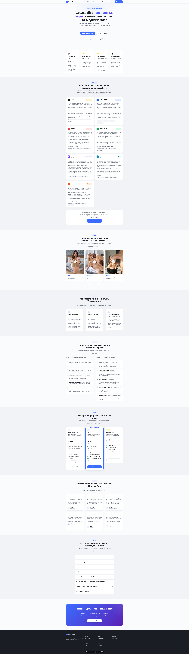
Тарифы (86, 643)
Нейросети (89, 1)
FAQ (111, 1)
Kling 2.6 (99, 640)
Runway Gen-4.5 (101, 638)
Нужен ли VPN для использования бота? (85, 576)
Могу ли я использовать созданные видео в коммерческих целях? (90, 581)
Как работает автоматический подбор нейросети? (87, 566)
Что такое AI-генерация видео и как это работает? (87, 557)
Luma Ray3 (100, 645)
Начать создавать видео (87, 33)
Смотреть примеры (102, 33)
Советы (86, 641)
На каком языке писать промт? (83, 591)
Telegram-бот (114, 636)
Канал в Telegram (115, 638)
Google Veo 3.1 (100, 641)
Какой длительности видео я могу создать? (85, 571)
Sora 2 (99, 636)
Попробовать (118, 1)
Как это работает (102, 1)
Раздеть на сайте (89, 651)
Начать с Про (94, 466)
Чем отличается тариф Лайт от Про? (84, 562)
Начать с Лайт (75, 466)
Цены (108, 1)
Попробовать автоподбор (94, 220)
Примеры (95, 1)
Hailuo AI (99, 647)
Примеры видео (88, 638)
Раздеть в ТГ (99, 651)
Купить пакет (113, 459)
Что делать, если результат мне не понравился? (86, 586)
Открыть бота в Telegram (94, 620)
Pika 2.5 (99, 643)
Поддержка (114, 640)
